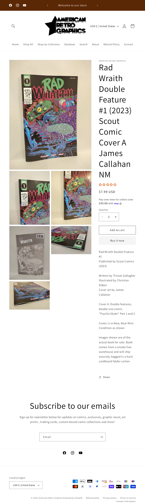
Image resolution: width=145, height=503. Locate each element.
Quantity (103, 209)
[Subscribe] (101, 437)
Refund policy (92, 497)
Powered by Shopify (72, 497)
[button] (13, 26)
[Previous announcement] (47, 5)
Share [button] (106, 377)
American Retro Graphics (51, 497)
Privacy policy (110, 497)
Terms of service (128, 497)
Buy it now (117, 240)
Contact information (126, 501)
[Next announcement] (97, 5)
